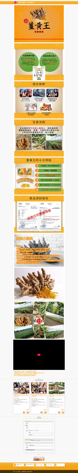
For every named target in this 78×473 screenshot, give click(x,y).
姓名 (27, 423)
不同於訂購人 (35, 440)
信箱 (27, 428)
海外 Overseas (37, 430)
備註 (27, 447)
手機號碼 (26, 426)
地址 (27, 431)
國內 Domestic (31, 430)
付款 (27, 445)
